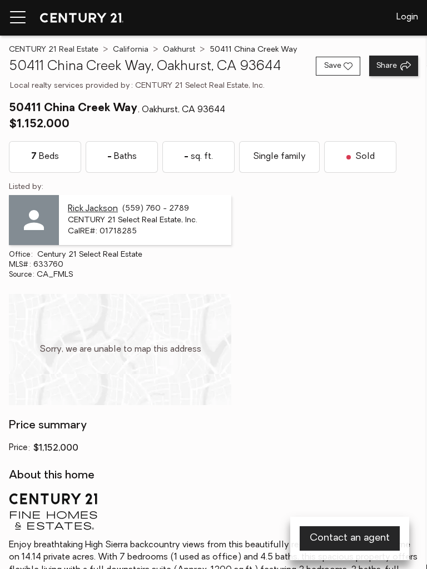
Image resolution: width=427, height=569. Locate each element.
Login (407, 17)
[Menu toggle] (18, 18)
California (130, 50)
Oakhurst (179, 50)
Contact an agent (350, 538)
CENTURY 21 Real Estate (53, 50)
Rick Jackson (93, 208)
